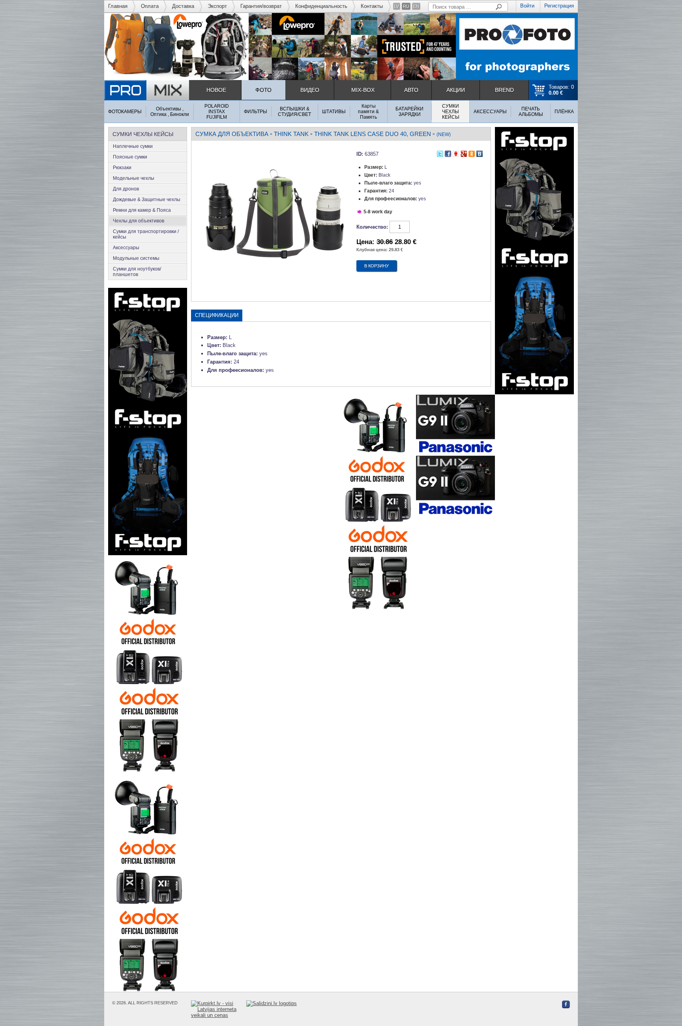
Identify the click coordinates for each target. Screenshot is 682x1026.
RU (406, 6)
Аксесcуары (126, 247)
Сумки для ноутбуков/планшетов (137, 271)
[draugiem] (456, 153)
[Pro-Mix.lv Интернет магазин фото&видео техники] (146, 90)
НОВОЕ (216, 90)
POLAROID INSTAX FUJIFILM (216, 111)
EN (416, 6)
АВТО (411, 90)
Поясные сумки (130, 157)
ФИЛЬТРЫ (255, 111)
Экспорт (217, 6)
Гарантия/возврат (261, 6)
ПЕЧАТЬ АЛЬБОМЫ (531, 111)
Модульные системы (136, 258)
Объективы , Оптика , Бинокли (169, 111)
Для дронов (126, 189)
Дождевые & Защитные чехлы (146, 199)
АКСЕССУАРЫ (490, 111)
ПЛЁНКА (564, 111)
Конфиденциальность (321, 6)
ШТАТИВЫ (334, 111)
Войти (527, 6)
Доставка (183, 6)
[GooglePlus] (464, 153)
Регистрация (559, 6)
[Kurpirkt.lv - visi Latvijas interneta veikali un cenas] (218, 1009)
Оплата (150, 6)
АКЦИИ (455, 90)
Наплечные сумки (133, 146)
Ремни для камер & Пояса (142, 210)
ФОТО (263, 90)
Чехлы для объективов (138, 221)
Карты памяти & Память (368, 111)
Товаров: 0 (561, 90)
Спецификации (216, 315)
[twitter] (440, 153)
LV (396, 6)
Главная (117, 6)
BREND (504, 90)
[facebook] (448, 153)
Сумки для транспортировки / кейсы (146, 234)
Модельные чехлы (133, 178)
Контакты (372, 6)
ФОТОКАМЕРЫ (125, 111)
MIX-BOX (363, 90)
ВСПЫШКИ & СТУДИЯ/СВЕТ (294, 111)
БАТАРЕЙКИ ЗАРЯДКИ (409, 111)
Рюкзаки (122, 167)
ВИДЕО (309, 90)
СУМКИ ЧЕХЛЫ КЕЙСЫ (450, 111)
